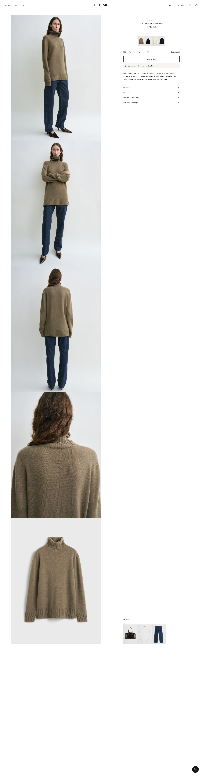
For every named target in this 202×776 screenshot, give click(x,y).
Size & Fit (126, 93)
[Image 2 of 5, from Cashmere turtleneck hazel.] (56, 203)
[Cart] (194, 5)
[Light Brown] (141, 41)
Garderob (126, 88)
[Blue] (161, 41)
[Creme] (155, 41)
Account (181, 5)
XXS (124, 52)
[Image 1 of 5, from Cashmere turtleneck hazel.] (56, 78)
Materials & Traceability (131, 98)
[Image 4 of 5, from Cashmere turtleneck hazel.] (56, 455)
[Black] (148, 41)
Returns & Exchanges (130, 103)
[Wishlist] (187, 5)
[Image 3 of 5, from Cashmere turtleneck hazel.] (56, 329)
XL (148, 52)
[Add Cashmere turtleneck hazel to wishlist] (151, 32)
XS (130, 52)
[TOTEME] (101, 5)
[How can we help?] (195, 769)
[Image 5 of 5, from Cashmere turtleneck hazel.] (56, 581)
